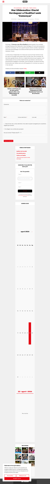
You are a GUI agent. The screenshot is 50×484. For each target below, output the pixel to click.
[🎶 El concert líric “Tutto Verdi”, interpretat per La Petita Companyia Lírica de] (18, 457)
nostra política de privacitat (23, 195)
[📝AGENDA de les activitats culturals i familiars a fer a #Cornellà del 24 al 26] (32, 450)
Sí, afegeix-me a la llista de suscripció (14, 129)
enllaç (25, 68)
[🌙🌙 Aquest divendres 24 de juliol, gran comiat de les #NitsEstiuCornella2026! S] (25, 457)
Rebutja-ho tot (22, 475)
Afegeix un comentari (22, 19)
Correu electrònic (22, 117)
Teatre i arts (25, 8)
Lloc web (34, 117)
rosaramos (31, 19)
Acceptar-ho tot (17, 478)
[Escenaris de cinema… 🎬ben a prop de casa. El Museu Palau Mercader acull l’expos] (32, 457)
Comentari (6, 104)
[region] (17, 472)
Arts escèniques (18, 8)
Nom (5, 117)
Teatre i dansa (32, 8)
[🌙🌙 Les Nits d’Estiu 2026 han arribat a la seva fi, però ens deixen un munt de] (25, 450)
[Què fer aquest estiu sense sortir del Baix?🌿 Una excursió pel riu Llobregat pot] (32, 464)
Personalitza (10, 475)
